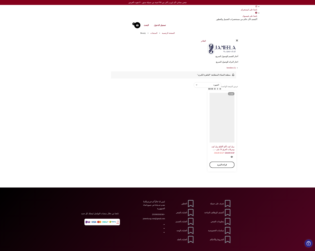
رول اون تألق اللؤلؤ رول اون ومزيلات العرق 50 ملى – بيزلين (223, 149)
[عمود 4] (212, 89)
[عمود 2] (217, 89)
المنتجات (153, 33)
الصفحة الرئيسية (168, 33)
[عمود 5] (209, 89)
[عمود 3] (215, 89)
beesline (231, 68)
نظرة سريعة (231, 157)
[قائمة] (220, 89)
